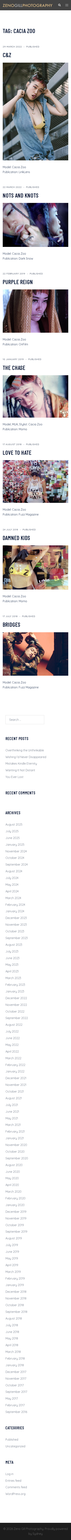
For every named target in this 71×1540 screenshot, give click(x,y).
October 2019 (14, 1225)
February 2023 (15, 984)
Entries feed (13, 1480)
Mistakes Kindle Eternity (21, 763)
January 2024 (14, 911)
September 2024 (16, 864)
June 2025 (12, 838)
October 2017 (14, 1385)
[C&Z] (35, 111)
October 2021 (14, 1091)
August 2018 (13, 1318)
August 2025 (13, 824)
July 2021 (11, 1105)
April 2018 (11, 1345)
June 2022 (12, 1038)
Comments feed (16, 1487)
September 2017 (16, 1392)
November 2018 (15, 1298)
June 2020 (12, 1171)
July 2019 (11, 1245)
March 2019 (13, 1272)
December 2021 (15, 1078)
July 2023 (11, 951)
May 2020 (12, 1178)
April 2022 (12, 1051)
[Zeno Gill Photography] (27, 5)
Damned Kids (16, 537)
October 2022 (14, 1011)
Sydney (38, 1533)
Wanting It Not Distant (20, 770)
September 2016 (16, 1412)
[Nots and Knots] (35, 224)
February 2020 (15, 1198)
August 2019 (13, 1238)
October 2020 (15, 1151)
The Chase (14, 367)
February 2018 (15, 1358)
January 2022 (14, 1071)
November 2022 (16, 1005)
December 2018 (15, 1291)
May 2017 (11, 1398)
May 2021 (11, 1118)
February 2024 (15, 904)
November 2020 (16, 1145)
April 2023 (12, 971)
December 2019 (15, 1211)
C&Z (7, 54)
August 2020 (14, 1165)
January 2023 (14, 991)
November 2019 (15, 1218)
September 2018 (16, 1312)
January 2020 (15, 1205)
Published (32, 46)
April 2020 (12, 1185)
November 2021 (15, 1085)
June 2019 (12, 1251)
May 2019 (11, 1258)
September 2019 (16, 1231)
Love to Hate (17, 452)
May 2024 (11, 884)
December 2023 (16, 918)
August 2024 (13, 871)
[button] (59, 5)
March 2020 (13, 1191)
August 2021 (13, 1098)
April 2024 (12, 891)
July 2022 (12, 1031)
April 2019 (11, 1265)
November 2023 (16, 924)
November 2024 (16, 851)
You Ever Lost (14, 777)
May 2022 (12, 1045)
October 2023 (14, 931)
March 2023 (13, 978)
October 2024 (14, 858)
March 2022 (13, 1058)
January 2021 (14, 1138)
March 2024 (13, 898)
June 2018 (12, 1332)
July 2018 (11, 1325)
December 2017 (15, 1372)
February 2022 (15, 1065)
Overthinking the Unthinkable (24, 750)
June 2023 (12, 958)
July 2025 (12, 831)
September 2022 (16, 1018)
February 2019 (15, 1278)
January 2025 (14, 844)
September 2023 (16, 938)
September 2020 (16, 1158)
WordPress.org (15, 1494)
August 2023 (13, 944)
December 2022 (16, 998)
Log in (9, 1474)
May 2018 (11, 1338)
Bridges (11, 624)
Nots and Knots (21, 195)
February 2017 (15, 1405)
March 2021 (13, 1125)
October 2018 (14, 1305)
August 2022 (13, 1024)
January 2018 (14, 1365)
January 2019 (14, 1285)
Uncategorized (15, 1446)
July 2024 (11, 878)
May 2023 (11, 964)
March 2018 (13, 1352)
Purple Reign (18, 281)
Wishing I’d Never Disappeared (25, 757)
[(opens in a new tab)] (35, 311)
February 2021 (15, 1131)
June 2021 (12, 1111)
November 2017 (15, 1378)
